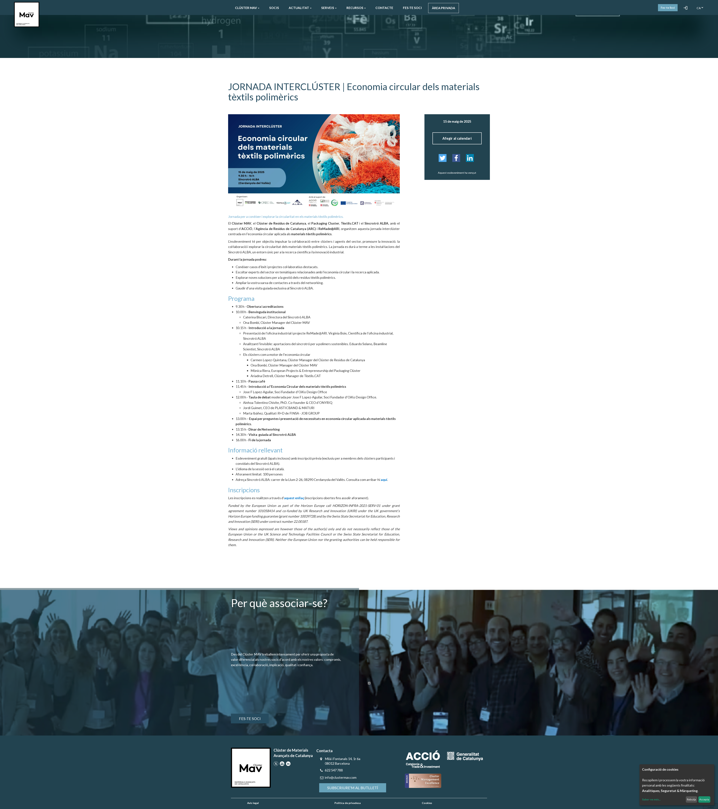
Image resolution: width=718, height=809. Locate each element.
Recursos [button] (355, 8)
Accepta (704, 799)
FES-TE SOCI (412, 8)
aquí (384, 480)
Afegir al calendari (457, 138)
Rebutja (691, 799)
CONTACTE (384, 8)
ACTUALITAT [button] (299, 8)
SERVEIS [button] (328, 8)
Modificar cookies (710, 806)
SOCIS (274, 8)
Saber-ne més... (651, 799)
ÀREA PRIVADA (443, 8)
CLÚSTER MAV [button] (246, 8)
